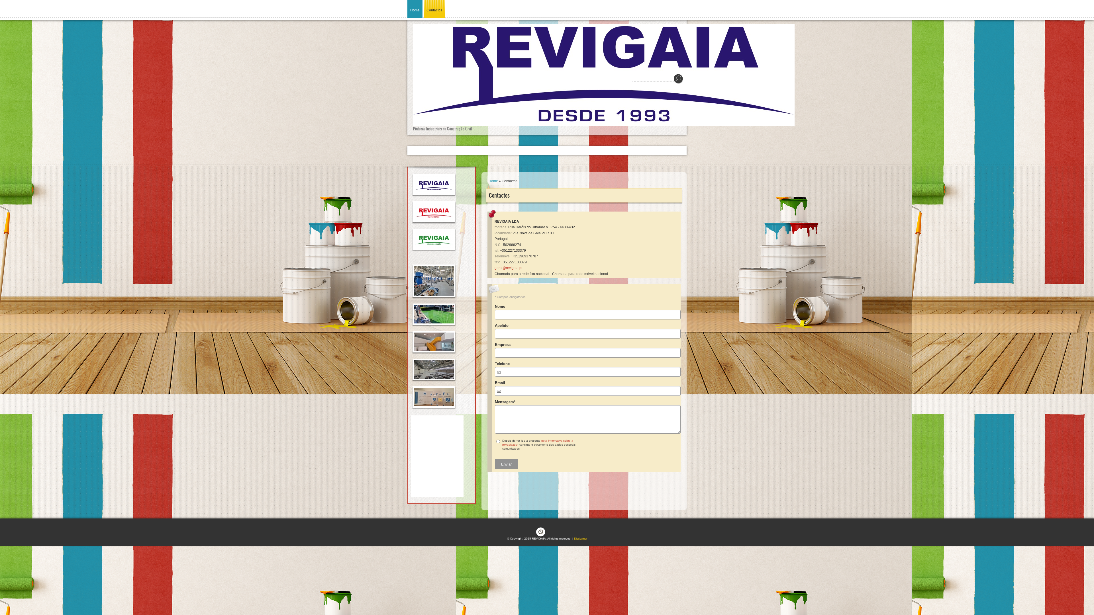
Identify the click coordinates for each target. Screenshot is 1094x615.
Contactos (434, 10)
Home (415, 10)
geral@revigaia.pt (508, 268)
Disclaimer (580, 538)
